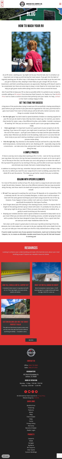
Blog (31, 414)
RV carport (17, 94)
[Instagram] (32, 391)
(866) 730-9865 (33, 365)
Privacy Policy (41, 396)
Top (58, 455)
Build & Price (31, 405)
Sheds (31, 441)
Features (31, 410)
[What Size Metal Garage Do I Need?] (46, 272)
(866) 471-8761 (33, 367)
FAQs (31, 419)
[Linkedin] (36, 391)
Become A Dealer (31, 428)
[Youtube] (29, 391)
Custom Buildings (31, 452)
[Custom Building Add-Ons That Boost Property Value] (15, 308)
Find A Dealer (31, 417)
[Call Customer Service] (2, 5)
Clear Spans (31, 450)
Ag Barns (31, 445)
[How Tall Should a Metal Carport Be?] (15, 272)
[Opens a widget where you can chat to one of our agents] (6, 456)
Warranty (31, 426)
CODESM (36, 398)
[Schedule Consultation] (2, 2)
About (31, 412)
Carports (31, 438)
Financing (31, 408)
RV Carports (31, 447)
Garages (31, 443)
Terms (31, 421)
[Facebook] (25, 391)
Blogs (31, 340)
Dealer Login (31, 430)
